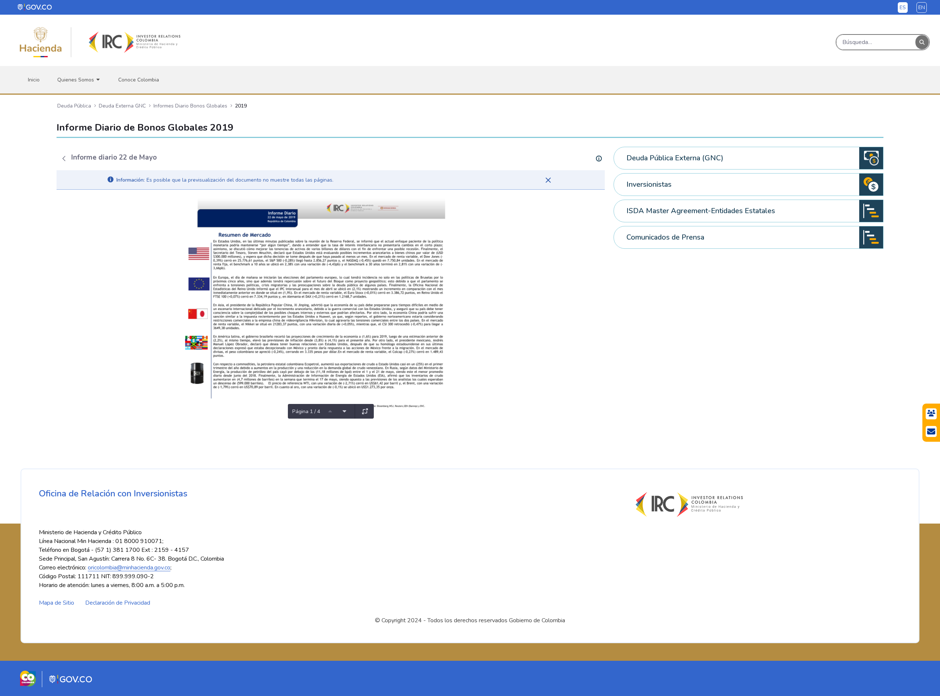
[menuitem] (34, 79)
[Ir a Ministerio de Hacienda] (40, 42)
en (921, 7)
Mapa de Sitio (56, 603)
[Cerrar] (548, 180)
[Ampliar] (365, 411)
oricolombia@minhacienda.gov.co (129, 568)
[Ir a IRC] (133, 42)
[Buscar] (922, 42)
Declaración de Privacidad (117, 603)
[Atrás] (64, 158)
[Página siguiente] (344, 411)
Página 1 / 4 (306, 411)
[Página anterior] (330, 411)
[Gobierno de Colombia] (35, 7)
